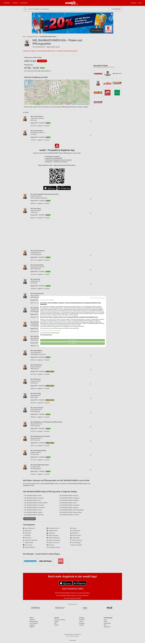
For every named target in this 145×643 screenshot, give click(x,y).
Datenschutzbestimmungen (97, 298)
